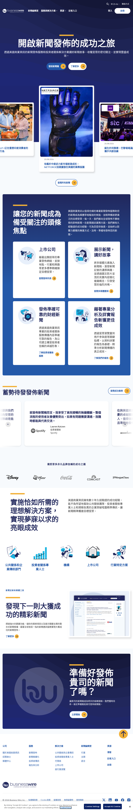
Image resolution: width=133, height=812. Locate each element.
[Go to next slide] (124, 424)
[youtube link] (116, 800)
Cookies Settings (92, 806)
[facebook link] (122, 800)
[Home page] (13, 11)
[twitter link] (103, 800)
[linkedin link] (110, 800)
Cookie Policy (65, 808)
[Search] (108, 4)
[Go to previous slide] (8, 424)
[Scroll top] (123, 734)
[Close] (130, 806)
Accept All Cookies (112, 806)
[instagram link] (128, 800)
